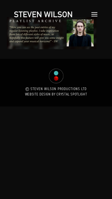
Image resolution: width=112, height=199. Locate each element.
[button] (93, 14)
